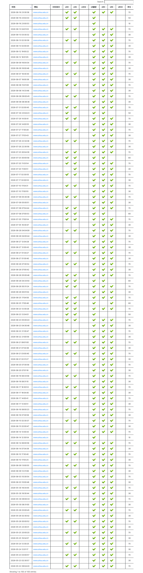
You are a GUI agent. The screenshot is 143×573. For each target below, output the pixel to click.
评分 (129, 7)
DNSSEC (56, 7)
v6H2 (120, 7)
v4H (67, 7)
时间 (13, 7)
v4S (75, 7)
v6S (111, 7)
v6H (103, 7)
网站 (36, 7)
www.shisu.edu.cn (40, 12)
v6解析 (94, 7)
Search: (100, 2)
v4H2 (83, 7)
